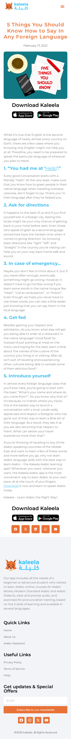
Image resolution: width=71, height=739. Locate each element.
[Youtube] (46, 720)
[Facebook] (21, 720)
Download (11, 486)
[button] (63, 7)
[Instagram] (29, 720)
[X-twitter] (38, 720)
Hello (51, 168)
